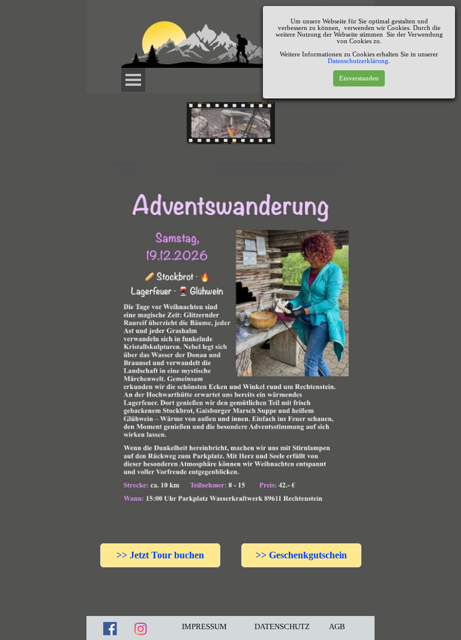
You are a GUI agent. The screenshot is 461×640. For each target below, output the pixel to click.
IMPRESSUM (204, 626)
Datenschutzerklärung (358, 61)
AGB (337, 626)
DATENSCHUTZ (282, 626)
